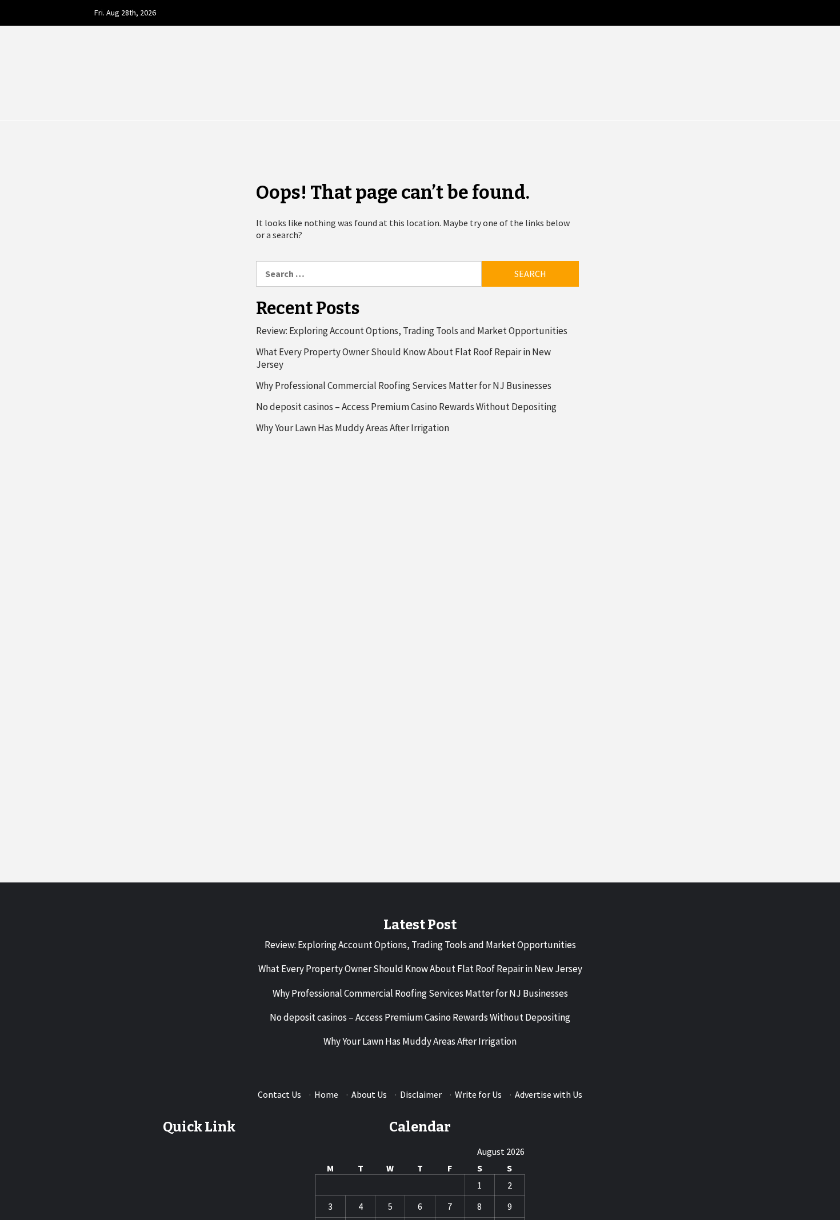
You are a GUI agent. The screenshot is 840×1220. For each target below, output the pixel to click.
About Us (369, 1094)
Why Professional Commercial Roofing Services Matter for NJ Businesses (403, 385)
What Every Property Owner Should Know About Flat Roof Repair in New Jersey (403, 358)
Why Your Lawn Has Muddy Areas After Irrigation (352, 428)
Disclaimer (421, 1094)
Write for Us (478, 1094)
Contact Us (279, 1094)
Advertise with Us (548, 1094)
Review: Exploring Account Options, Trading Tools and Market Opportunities (411, 330)
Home (326, 1094)
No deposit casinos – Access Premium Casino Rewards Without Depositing (406, 406)
